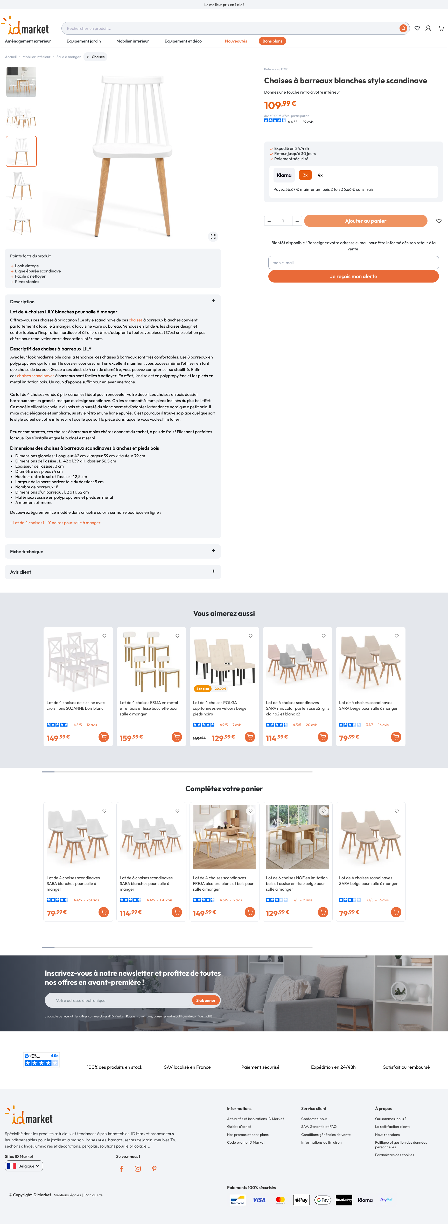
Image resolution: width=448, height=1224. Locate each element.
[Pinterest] (154, 1169)
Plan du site (94, 1195)
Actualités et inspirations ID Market (255, 1118)
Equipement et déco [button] (183, 41)
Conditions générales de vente (326, 1134)
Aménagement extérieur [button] (28, 41)
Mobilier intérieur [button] (132, 41)
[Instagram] (138, 1169)
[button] (428, 28)
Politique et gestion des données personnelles (401, 1144)
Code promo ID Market (246, 1142)
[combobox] (235, 28)
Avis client (21, 572)
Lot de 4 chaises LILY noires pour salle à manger (57, 522)
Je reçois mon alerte (353, 276)
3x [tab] (305, 175)
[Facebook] (121, 1169)
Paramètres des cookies (394, 1154)
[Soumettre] (403, 28)
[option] (224, 4)
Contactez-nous (314, 1118)
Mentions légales (67, 1195)
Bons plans (272, 41)
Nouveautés (236, 41)
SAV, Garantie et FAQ (319, 1126)
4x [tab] (320, 175)
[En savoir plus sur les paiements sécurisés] (237, 1199)
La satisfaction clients (392, 1126)
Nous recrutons (387, 1134)
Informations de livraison (321, 1142)
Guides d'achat (239, 1126)
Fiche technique (26, 551)
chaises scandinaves (35, 375)
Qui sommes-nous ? (391, 1118)
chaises (136, 319)
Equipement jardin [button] (84, 41)
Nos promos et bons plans (248, 1134)
